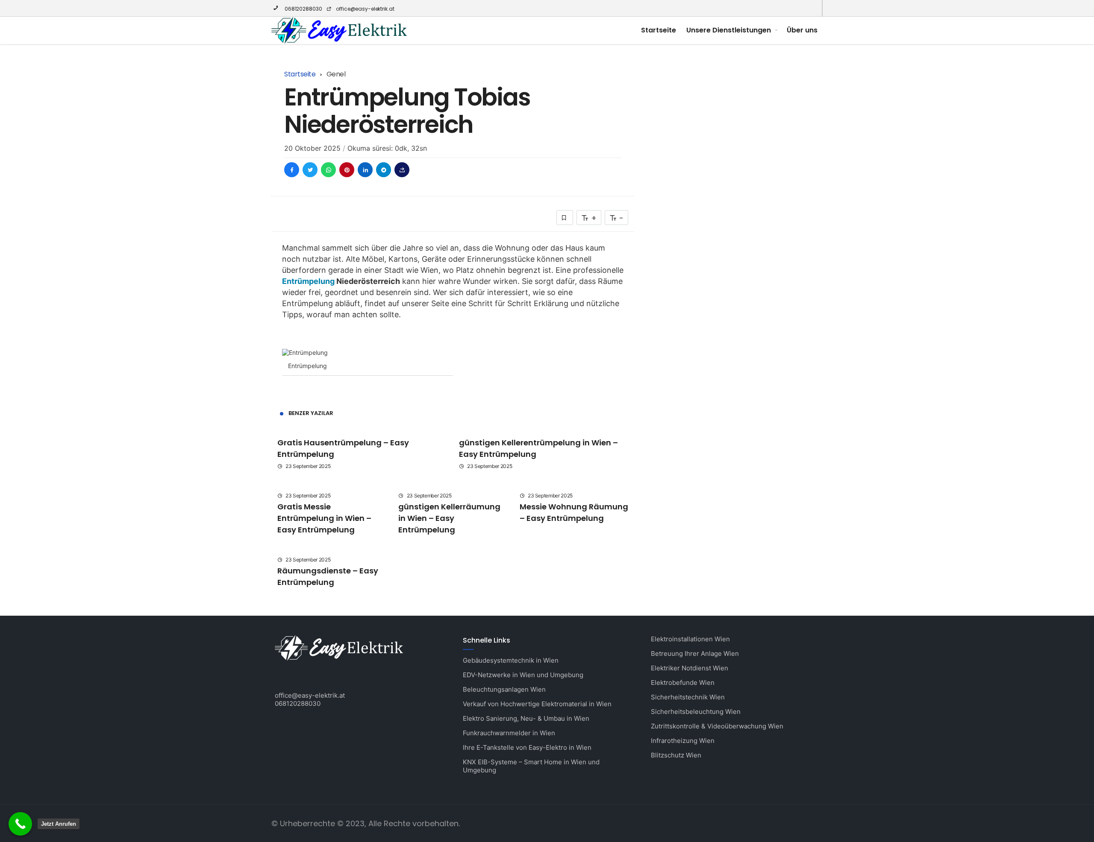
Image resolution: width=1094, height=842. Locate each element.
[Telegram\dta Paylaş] (383, 169)
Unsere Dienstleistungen (728, 30)
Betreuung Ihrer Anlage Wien (695, 653)
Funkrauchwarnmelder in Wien (509, 733)
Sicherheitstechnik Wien (688, 697)
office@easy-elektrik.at (365, 8)
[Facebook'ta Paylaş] (291, 169)
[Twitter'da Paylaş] (310, 169)
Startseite (658, 30)
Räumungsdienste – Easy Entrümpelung (327, 576)
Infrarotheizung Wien (683, 741)
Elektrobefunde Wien (683, 682)
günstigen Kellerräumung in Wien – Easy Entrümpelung (449, 518)
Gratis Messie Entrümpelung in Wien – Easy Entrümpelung (324, 518)
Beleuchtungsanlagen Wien (504, 689)
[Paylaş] (401, 169)
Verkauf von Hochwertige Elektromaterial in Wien (537, 704)
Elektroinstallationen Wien (690, 639)
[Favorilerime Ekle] (564, 217)
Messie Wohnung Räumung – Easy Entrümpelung (574, 512)
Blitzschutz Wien (676, 755)
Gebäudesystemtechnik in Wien (511, 660)
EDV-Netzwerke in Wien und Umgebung (523, 675)
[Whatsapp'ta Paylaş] (328, 169)
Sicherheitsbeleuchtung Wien (696, 712)
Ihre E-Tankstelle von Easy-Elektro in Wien (527, 747)
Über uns (802, 30)
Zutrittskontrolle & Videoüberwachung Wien (717, 726)
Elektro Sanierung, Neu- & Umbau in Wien (526, 718)
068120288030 (302, 8)
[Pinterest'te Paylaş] (346, 169)
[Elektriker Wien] (339, 30)
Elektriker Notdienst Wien (689, 668)
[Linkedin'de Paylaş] (365, 169)
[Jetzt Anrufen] (20, 824)
